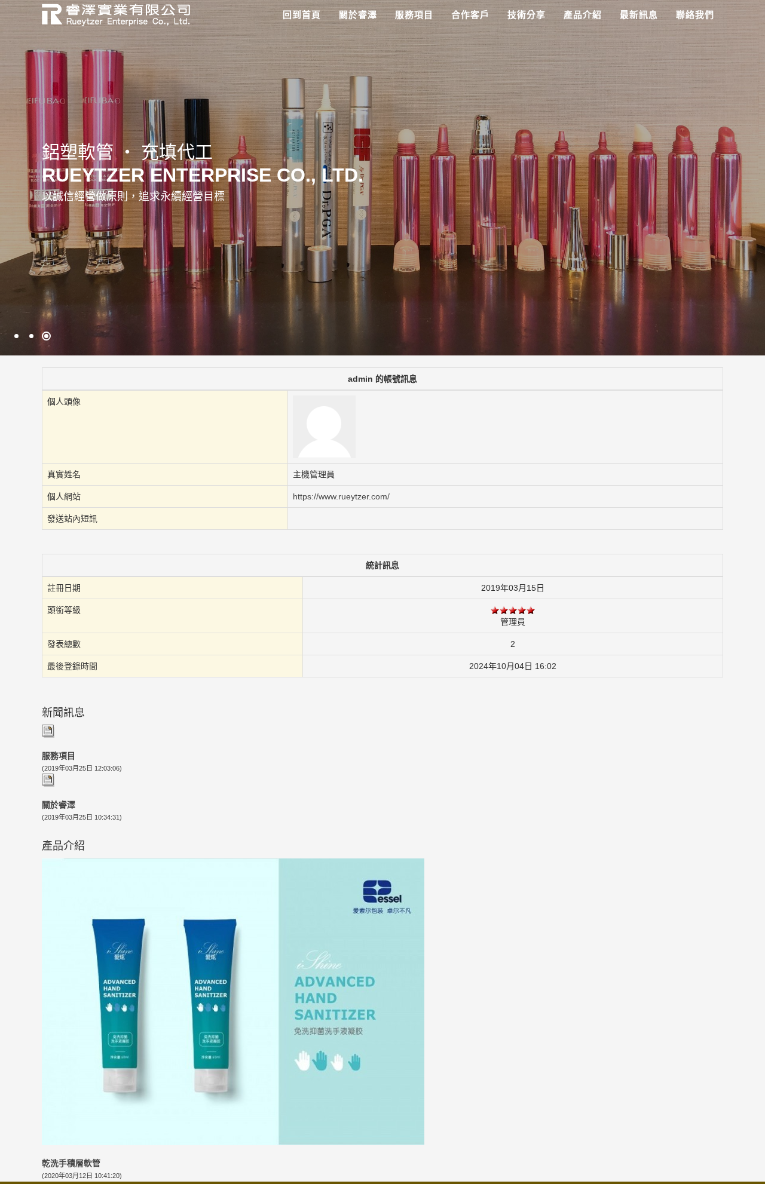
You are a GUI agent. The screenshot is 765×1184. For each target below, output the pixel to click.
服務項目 (414, 15)
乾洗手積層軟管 (71, 1163)
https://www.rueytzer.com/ (341, 496)
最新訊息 (639, 15)
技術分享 (526, 15)
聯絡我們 (695, 15)
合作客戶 (470, 15)
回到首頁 (302, 15)
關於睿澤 (358, 15)
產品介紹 (583, 15)
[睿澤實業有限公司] (111, 13)
